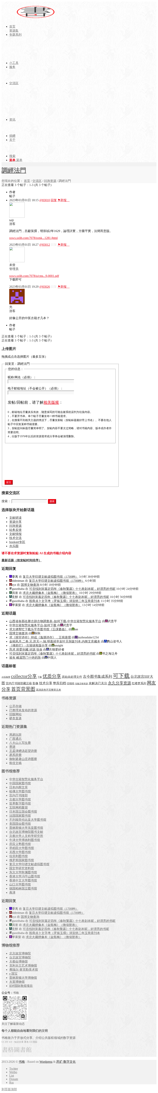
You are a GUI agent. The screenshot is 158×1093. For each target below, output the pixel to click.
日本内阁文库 (18, 787)
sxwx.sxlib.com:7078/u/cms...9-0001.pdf (34, 275)
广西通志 (15, 738)
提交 (8, 482)
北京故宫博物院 (20, 953)
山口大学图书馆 (20, 884)
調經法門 (14, 170)
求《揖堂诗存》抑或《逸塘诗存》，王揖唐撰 (40, 637)
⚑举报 (64, 200)
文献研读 (15, 517)
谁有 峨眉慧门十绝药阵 (25, 657)
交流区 (37, 180)
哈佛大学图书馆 (20, 791)
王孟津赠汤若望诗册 (23, 750)
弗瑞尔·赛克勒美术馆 (23, 969)
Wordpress (46, 1061)
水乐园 (13, 546)
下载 (40, 677)
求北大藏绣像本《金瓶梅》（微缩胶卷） (50, 592)
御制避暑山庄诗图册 (23, 759)
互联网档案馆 (18, 807)
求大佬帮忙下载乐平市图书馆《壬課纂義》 (38, 629)
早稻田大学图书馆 (21, 848)
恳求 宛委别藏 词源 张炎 (25, 649)
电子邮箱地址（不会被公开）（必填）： (35, 388)
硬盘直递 (15, 718)
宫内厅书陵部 (18, 795)
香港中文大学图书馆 (23, 880)
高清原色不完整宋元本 (48, 690)
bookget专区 (17, 542)
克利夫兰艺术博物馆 (23, 965)
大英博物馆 (17, 981)
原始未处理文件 (72, 676)
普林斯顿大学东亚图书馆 (26, 827)
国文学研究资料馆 (21, 868)
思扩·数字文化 (66, 1061)
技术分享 (45, 683)
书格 (22, 1061)
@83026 (44, 286)
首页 (27, 180)
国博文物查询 (30, 584)
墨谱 (12, 746)
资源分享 (15, 521)
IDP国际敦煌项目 (21, 985)
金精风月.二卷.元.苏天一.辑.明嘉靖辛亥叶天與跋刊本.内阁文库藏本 (54, 641)
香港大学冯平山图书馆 (24, 876)
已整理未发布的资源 (23, 710)
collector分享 (24, 676)
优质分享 (52, 676)
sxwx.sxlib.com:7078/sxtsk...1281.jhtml (33, 238)
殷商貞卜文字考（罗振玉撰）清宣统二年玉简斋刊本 (64, 601)
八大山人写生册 (20, 742)
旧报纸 (70, 683)
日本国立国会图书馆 (23, 811)
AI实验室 (6, 677)
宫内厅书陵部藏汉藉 (19, 683)
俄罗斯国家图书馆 (21, 860)
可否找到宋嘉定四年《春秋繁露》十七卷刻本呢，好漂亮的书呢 (72, 588)
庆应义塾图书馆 (20, 844)
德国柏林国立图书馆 (23, 888)
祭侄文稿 (15, 763)
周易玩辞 (15, 734)
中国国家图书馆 (20, 783)
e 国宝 (13, 973)
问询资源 (50, 180)
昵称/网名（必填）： (22, 377)
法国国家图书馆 (20, 815)
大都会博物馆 (18, 961)
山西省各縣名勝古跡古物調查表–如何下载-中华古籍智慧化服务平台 (55, 621)
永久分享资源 (119, 683)
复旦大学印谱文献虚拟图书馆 (29, 864)
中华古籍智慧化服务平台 (26, 779)
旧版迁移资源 (81, 684)
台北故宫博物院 (20, 957)
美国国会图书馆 (20, 823)
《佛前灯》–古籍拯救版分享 (28, 645)
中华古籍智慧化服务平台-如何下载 (32, 625)
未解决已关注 (98, 683)
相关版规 (51, 402)
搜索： (6, 501)
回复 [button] (54, 200)
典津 (12, 892)
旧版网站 (15, 714)
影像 (35, 683)
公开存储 (15, 706)
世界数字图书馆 (20, 803)
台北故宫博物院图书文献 (26, 831)
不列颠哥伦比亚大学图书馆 (27, 819)
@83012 (44, 244)
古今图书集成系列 (97, 676)
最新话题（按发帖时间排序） (22, 560)
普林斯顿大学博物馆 (23, 977)
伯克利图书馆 (18, 856)
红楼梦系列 (139, 683)
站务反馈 (15, 529)
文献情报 (15, 534)
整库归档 (59, 683)
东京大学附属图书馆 (23, 872)
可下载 (121, 676)
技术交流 (15, 538)
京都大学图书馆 (20, 799)
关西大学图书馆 (20, 852)
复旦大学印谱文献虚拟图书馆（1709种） (50, 576)
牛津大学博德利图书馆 (24, 840)
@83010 (44, 200)
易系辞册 (15, 755)
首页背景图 (23, 689)
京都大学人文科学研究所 (26, 835)
